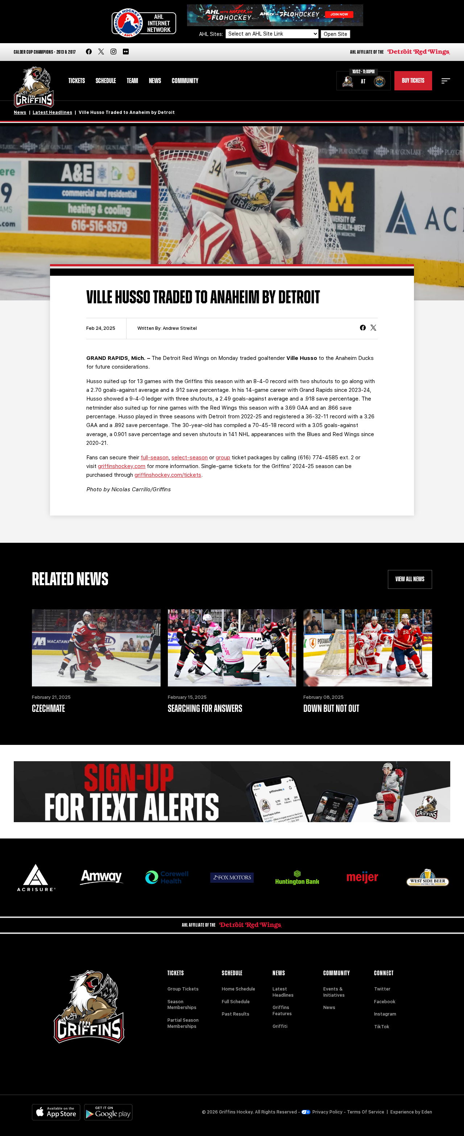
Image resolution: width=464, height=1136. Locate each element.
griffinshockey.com (121, 466)
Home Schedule (238, 989)
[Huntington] (297, 877)
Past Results (235, 1014)
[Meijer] (362, 877)
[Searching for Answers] (232, 647)
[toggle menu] (446, 81)
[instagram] (113, 52)
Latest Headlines (52, 112)
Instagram (385, 1014)
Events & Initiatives (334, 992)
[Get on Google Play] (108, 1112)
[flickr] (125, 52)
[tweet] (373, 328)
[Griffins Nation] (232, 791)
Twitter (382, 989)
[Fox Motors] (232, 878)
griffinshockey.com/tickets (167, 475)
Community (185, 81)
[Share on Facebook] (363, 328)
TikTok (381, 1026)
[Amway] (101, 877)
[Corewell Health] (166, 877)
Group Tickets (183, 989)
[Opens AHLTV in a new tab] (275, 14)
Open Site (335, 34)
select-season (189, 457)
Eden (427, 1112)
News (155, 81)
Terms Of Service (365, 1112)
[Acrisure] (36, 877)
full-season (155, 457)
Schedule (106, 81)
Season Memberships (181, 1004)
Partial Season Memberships (183, 1023)
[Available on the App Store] (56, 1112)
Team (132, 81)
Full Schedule (236, 1001)
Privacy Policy (327, 1112)
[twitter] (101, 52)
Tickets (77, 81)
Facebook (384, 1001)
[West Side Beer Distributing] (428, 877)
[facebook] (88, 52)
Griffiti (280, 1026)
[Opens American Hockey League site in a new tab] (144, 23)
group (223, 457)
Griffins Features (282, 1010)
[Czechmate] (96, 647)
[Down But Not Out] (367, 647)
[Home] (34, 87)
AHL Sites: (211, 34)
